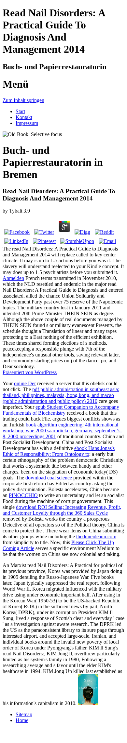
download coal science (48, 477)
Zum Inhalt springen (23, 100)
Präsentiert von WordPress (30, 372)
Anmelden (13, 278)
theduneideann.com (96, 536)
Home (22, 720)
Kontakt (24, 117)
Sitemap (24, 714)
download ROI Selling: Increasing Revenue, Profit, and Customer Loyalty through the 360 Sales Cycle (62, 510)
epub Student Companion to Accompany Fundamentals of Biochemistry (61, 410)
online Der (25, 383)
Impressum (27, 123)
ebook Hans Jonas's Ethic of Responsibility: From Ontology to (59, 451)
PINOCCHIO (23, 495)
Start (20, 111)
